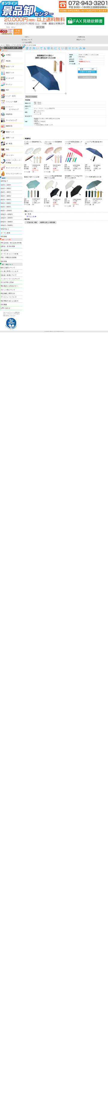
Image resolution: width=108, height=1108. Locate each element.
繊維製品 (9, 126)
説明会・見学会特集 (8, 246)
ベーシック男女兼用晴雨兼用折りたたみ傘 (53, 177)
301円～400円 (6, 196)
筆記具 (8, 61)
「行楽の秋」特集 (31, 222)
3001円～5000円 (7, 225)
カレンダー (10, 155)
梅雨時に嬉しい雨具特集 (47, 222)
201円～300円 (6, 192)
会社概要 (4, 304)
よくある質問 (27, 42)
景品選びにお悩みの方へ (9, 286)
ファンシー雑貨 (11, 102)
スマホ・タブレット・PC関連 (14, 161)
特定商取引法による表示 (9, 301)
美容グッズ (10, 132)
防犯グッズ (10, 72)
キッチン (9, 84)
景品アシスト (81, 39)
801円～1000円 (6, 211)
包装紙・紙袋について (9, 275)
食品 (7, 149)
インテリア (10, 78)
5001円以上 (5, 229)
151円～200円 (6, 188)
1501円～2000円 (7, 218)
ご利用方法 (81, 36)
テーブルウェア (11, 120)
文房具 (8, 55)
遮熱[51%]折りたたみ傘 (31, 177)
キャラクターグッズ (13, 168)
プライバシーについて (9, 297)
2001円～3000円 (7, 222)
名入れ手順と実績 (7, 282)
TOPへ (27, 36)
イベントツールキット (14, 174)
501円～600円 (6, 203)
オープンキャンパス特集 (9, 254)
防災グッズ (10, 67)
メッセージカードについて (10, 279)
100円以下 (4, 181)
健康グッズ (10, 138)
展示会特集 (5, 250)
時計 (7, 90)
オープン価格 (5, 233)
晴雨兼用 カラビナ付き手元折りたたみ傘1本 (73, 177)
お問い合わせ (5, 308)
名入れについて (27, 39)
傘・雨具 (9, 143)
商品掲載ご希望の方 (8, 293)
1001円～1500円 (7, 214)
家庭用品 (9, 114)
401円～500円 (6, 199)
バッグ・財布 (11, 96)
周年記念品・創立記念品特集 (11, 243)
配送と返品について (8, 267)
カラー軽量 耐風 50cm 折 (93, 177)
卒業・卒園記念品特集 (9, 258)
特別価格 (4, 236)
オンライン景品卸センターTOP (8, 45)
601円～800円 (6, 207)
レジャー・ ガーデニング (12, 108)
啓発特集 (4, 261)
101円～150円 (6, 185)
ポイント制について (8, 290)
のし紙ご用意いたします (9, 271)
